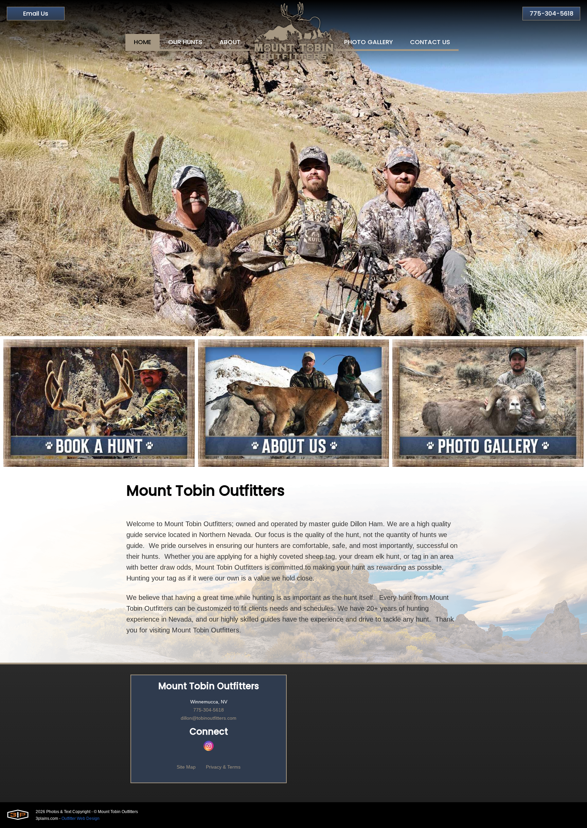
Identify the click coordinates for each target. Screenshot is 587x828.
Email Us (35, 13)
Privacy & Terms (223, 767)
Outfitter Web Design (80, 818)
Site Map (186, 767)
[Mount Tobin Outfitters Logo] (293, 30)
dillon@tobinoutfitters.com (208, 718)
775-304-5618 (551, 13)
